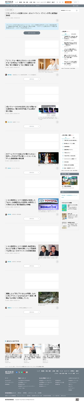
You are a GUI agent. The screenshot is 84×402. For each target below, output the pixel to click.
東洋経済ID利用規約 (47, 395)
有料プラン (71, 384)
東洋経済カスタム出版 (59, 382)
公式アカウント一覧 (32, 392)
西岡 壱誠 (9, 74)
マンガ (38, 2)
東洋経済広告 (58, 380)
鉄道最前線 (7, 384)
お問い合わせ (63, 395)
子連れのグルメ (67, 152)
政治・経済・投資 (14, 5)
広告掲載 (39, 392)
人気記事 (64, 31)
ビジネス (7, 5)
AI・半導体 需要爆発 (66, 186)
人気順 (30, 2)
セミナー (42, 2)
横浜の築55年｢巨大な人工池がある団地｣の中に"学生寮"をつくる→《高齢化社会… (70, 43)
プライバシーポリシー (21, 395)
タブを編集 (76, 5)
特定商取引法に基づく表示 (37, 395)
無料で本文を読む (32, 32)
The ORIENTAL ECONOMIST (24, 380)
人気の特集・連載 (66, 135)
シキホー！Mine (21, 388)
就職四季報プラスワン (68, 149)
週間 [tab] (73, 137)
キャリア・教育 (22, 5)
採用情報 (25, 392)
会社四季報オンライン (22, 382)
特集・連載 (25, 2)
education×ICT (8, 380)
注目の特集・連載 (65, 174)
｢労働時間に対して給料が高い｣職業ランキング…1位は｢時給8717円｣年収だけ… (70, 37)
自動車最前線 (66, 146)
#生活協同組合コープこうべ (71, 195)
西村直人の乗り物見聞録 (69, 165)
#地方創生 (64, 195)
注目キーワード (65, 192)
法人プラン (71, 386)
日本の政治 (66, 161)
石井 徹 (9, 168)
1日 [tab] (65, 137)
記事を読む (32, 79)
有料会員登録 (68, 2)
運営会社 (19, 392)
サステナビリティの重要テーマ (70, 158)
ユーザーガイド (72, 388)
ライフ (28, 5)
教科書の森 (57, 384)
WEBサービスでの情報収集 (10, 395)
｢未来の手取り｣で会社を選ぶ (70, 155)
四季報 (48, 2)
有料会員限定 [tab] (73, 34)
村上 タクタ (10, 122)
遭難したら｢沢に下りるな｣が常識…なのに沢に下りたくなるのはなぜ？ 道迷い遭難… (70, 56)
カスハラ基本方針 (56, 395)
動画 (34, 2)
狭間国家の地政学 (71, 222)
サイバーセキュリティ (9, 382)
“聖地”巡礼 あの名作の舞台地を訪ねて (71, 140)
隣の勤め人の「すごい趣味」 (70, 143)
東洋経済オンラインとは (66, 10)
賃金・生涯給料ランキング (69, 168)
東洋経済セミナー (42, 386)
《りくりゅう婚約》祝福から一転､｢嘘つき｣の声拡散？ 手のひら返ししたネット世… (70, 50)
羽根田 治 (9, 307)
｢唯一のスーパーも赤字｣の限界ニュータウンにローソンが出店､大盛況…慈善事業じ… (70, 62)
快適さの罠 (70, 213)
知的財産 (28, 395)
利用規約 (70, 390)
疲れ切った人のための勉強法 (72, 205)
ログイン (75, 2)
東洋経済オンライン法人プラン (45, 380)
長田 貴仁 (9, 214)
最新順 (20, 2)
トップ (16, 2)
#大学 (63, 197)
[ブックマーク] (57, 20)
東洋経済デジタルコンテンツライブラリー (26, 386)
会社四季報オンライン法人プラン (45, 382)
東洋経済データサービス (44, 384)
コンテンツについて (72, 382)
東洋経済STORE (21, 384)
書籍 (53, 2)
